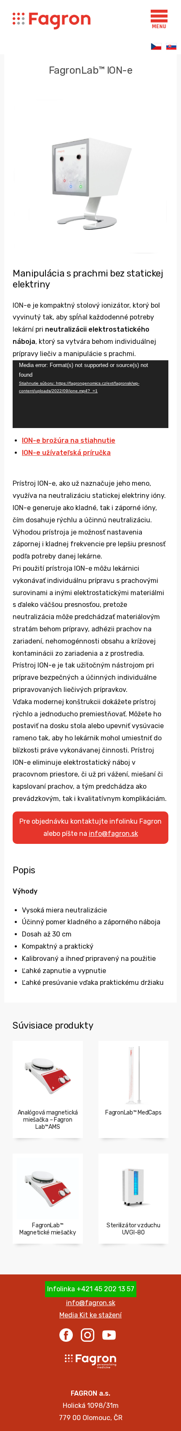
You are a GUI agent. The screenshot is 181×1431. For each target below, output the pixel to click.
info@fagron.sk (113, 834)
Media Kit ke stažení (90, 1315)
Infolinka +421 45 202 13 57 (90, 1289)
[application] (90, 394)
